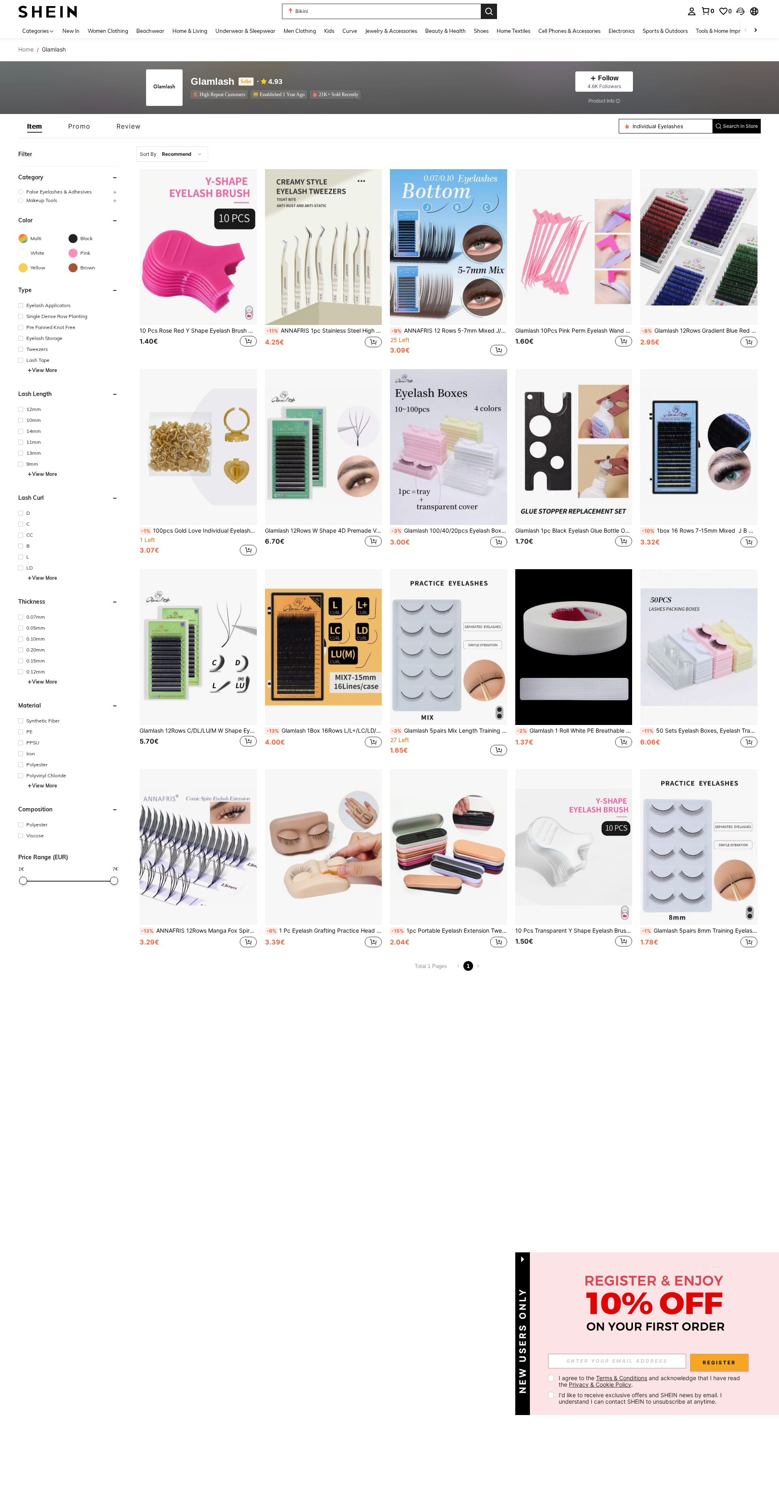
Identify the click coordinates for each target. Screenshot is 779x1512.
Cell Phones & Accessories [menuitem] (569, 31)
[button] (740, 11)
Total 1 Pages (431, 966)
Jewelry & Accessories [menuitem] (391, 31)
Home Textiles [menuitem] (513, 31)
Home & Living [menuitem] (189, 31)
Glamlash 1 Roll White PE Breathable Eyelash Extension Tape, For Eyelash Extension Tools (575, 730)
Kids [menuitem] (329, 31)
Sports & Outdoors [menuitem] (665, 31)
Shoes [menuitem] (481, 31)
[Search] (489, 11)
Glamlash (213, 82)
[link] (707, 11)
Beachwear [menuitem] (150, 31)
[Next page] (478, 966)
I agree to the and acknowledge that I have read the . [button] (650, 1381)
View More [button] (44, 370)
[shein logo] (47, 11)
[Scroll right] (755, 31)
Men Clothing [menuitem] (300, 31)
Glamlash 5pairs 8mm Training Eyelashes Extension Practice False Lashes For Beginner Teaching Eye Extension (699, 930)
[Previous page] (458, 966)
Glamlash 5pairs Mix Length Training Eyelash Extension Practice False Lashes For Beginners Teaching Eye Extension (449, 730)
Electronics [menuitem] (622, 31)
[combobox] (172, 154)
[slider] (23, 881)
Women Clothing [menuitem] (108, 31)
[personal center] (692, 11)
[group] (68, 191)
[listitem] (221, 94)
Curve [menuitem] (349, 31)
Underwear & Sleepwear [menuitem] (245, 31)
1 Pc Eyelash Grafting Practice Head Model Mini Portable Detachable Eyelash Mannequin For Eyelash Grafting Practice (324, 930)
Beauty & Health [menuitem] (445, 31)
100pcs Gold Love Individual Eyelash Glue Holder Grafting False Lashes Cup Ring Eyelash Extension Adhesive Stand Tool (199, 530)
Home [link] (26, 49)
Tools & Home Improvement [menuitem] (729, 31)
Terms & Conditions (621, 1377)
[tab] (34, 126)
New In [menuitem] (71, 31)
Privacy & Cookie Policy (600, 1384)
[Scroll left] (746, 31)
